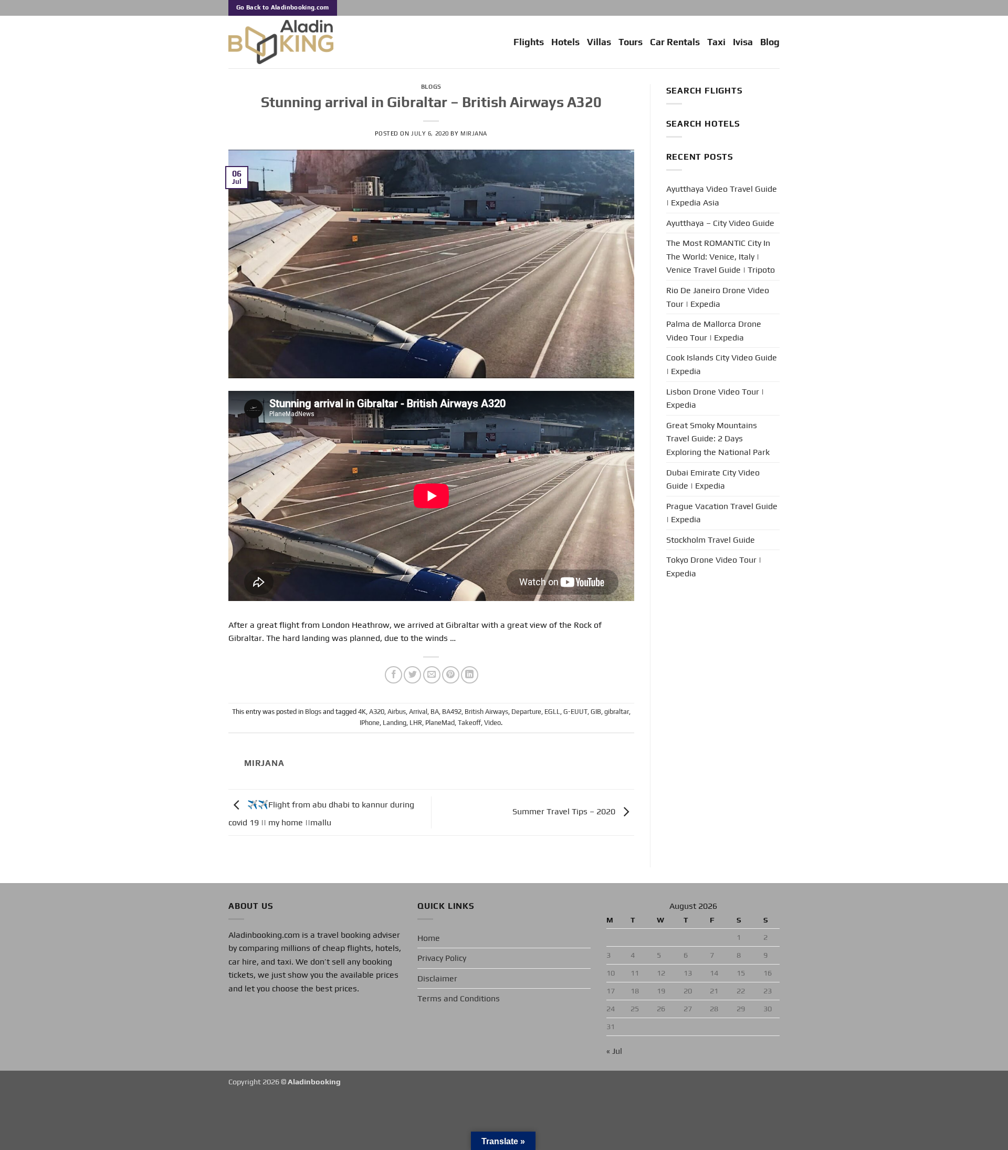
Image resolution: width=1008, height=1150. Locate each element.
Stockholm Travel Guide (710, 540)
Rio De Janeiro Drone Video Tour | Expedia (717, 297)
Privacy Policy (441, 958)
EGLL (552, 712)
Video (492, 723)
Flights (528, 42)
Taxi (716, 42)
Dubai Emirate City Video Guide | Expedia (713, 479)
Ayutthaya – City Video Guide (720, 223)
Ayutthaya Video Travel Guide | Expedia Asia (721, 196)
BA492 (451, 712)
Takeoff (469, 723)
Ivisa (743, 42)
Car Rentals (675, 42)
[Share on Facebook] (393, 674)
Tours (630, 42)
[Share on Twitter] (412, 674)
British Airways (486, 712)
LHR (416, 723)
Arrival (418, 712)
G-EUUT (575, 712)
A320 (376, 712)
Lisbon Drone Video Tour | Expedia (715, 398)
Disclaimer (437, 978)
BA (434, 712)
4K (362, 712)
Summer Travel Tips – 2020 (564, 811)
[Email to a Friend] (431, 674)
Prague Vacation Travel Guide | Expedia (722, 513)
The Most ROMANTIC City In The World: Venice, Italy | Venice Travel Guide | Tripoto (720, 256)
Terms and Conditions (458, 998)
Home (428, 938)
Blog (770, 42)
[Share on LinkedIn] (469, 674)
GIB (596, 712)
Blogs (431, 87)
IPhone (370, 723)
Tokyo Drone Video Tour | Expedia (713, 566)
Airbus (396, 712)
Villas (599, 42)
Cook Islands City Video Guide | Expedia (721, 364)
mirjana (473, 133)
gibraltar (616, 712)
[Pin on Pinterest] (450, 674)
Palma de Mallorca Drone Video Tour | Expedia (713, 331)
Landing (394, 723)
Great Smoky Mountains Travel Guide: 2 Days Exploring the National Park (718, 438)
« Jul (614, 1051)
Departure (526, 712)
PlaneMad (440, 723)
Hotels (565, 42)
